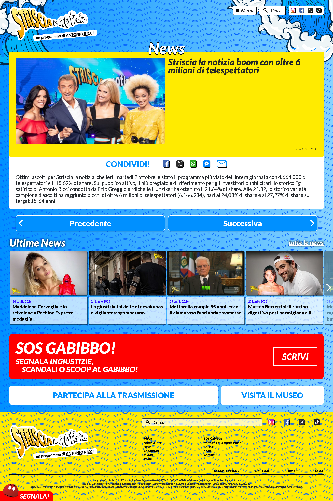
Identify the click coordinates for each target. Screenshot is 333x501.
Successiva (242, 223)
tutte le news (306, 242)
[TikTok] (319, 10)
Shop (207, 451)
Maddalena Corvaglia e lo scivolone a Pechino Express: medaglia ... (42, 313)
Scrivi (295, 356)
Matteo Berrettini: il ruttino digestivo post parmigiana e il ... (281, 310)
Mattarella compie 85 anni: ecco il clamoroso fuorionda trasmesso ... (205, 313)
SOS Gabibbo (213, 438)
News (147, 447)
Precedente (90, 223)
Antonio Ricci (153, 443)
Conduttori (151, 451)
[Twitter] (310, 10)
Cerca (276, 10)
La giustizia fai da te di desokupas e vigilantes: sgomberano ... (127, 310)
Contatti (209, 455)
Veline (148, 459)
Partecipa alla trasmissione (113, 395)
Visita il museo (272, 395)
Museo (208, 447)
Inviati (148, 455)
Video (148, 438)
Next (328, 287)
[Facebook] (301, 10)
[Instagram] (293, 10)
